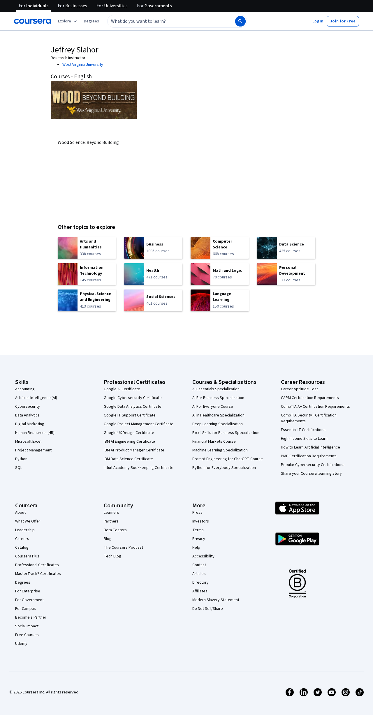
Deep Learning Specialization (217, 424)
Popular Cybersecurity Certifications (312, 465)
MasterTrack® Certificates (38, 574)
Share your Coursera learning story (311, 473)
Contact (199, 565)
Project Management (33, 450)
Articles (199, 574)
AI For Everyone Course (212, 406)
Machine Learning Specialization (220, 450)
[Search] (240, 21)
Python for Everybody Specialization (224, 468)
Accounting (25, 389)
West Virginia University (82, 65)
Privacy (198, 539)
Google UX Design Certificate (129, 433)
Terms (198, 530)
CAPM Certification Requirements (310, 398)
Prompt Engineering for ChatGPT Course (227, 459)
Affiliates (199, 591)
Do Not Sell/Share (207, 609)
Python (21, 459)
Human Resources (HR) (34, 433)
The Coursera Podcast (123, 547)
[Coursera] (32, 21)
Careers (22, 539)
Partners (111, 521)
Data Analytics (27, 415)
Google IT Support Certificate (130, 415)
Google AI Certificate (122, 389)
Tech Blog (112, 556)
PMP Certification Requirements (309, 456)
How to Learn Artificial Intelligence (310, 447)
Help (196, 547)
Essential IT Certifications (303, 430)
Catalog (22, 547)
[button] (91, 21)
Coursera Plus (27, 556)
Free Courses (27, 635)
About (20, 512)
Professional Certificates (37, 565)
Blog (108, 539)
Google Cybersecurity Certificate (133, 398)
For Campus (25, 609)
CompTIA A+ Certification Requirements (315, 406)
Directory (200, 582)
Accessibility (203, 556)
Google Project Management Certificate (138, 424)
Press (197, 512)
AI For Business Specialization (218, 398)
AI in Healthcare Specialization (218, 415)
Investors (200, 521)
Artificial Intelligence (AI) (36, 398)
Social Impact (26, 626)
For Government (29, 600)
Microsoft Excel (28, 441)
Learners (111, 512)
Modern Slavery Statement (215, 600)
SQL (18, 468)
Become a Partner (30, 617)
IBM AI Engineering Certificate (129, 441)
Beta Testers (115, 530)
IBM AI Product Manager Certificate (134, 450)
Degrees (22, 582)
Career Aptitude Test (299, 389)
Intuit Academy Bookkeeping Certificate (138, 468)
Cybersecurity (27, 406)
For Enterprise (27, 591)
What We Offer (27, 521)
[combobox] (165, 21)
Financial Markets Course (214, 441)
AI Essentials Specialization (216, 389)
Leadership (25, 530)
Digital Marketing (29, 424)
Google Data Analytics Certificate (132, 406)
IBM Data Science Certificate (128, 459)
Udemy (21, 644)
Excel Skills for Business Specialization (225, 433)
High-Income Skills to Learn (304, 439)
